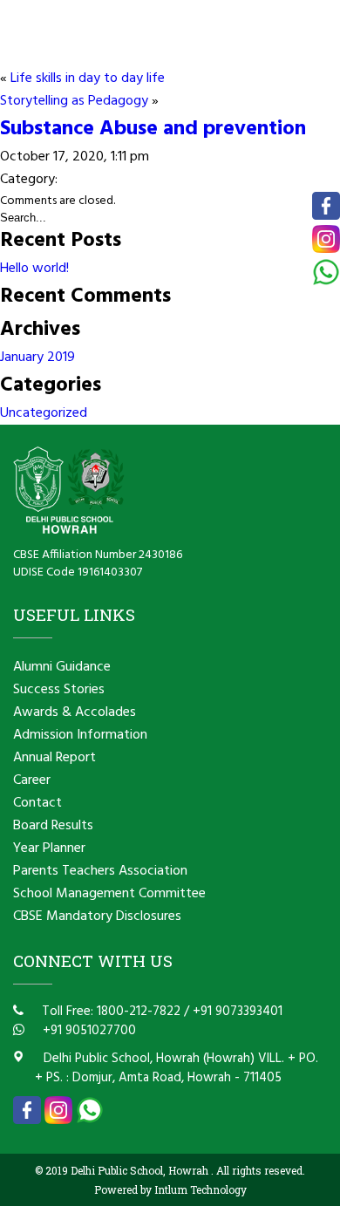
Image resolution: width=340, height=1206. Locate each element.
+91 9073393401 (237, 1011)
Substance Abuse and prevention (153, 129)
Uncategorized (43, 413)
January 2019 (37, 357)
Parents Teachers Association (100, 871)
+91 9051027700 (87, 1030)
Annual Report (54, 757)
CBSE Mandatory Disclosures (97, 916)
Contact (37, 803)
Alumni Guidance (62, 667)
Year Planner (49, 848)
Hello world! (34, 268)
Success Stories (59, 689)
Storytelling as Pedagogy (74, 101)
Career (32, 780)
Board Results (53, 825)
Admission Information (80, 735)
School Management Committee (109, 893)
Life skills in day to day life (87, 78)
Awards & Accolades (74, 712)
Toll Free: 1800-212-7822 (109, 1011)
